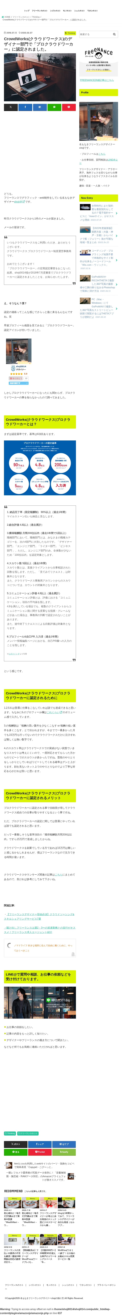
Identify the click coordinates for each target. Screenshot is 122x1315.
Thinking (11, 1133)
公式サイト (13, 654)
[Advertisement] (40, 147)
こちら (58, 874)
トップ (26, 11)
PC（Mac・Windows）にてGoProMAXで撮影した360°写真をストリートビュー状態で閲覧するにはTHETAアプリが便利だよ (97, 308)
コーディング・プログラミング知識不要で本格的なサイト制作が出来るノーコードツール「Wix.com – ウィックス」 (96, 259)
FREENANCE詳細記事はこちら (97, 80)
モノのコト (67, 11)
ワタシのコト (92, 11)
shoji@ (18, 201)
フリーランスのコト (40, 11)
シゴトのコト (55, 11)
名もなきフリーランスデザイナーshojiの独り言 (61, 4)
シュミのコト (79, 11)
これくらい (53, 712)
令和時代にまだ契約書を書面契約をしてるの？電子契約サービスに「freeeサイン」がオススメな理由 (97, 212)
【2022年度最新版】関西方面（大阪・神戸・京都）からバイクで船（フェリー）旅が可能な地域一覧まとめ (96, 235)
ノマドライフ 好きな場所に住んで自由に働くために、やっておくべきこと (43, 948)
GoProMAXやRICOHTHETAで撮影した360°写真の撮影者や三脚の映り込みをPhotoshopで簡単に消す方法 (97, 284)
